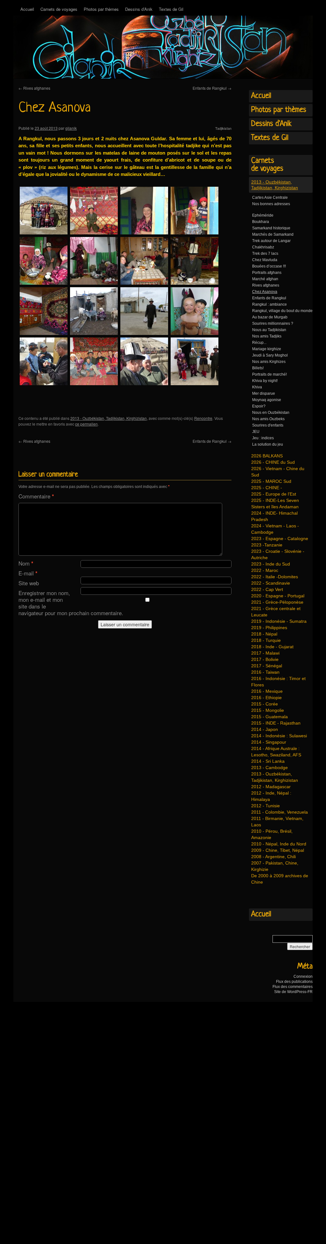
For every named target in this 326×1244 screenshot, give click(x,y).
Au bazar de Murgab (269, 317)
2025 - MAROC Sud (271, 481)
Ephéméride (262, 215)
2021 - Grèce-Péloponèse (277, 602)
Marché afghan (265, 279)
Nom (25, 563)
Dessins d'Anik (271, 124)
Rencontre (203, 418)
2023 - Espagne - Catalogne (279, 538)
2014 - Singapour (268, 742)
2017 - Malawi (265, 653)
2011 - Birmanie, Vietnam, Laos (277, 821)
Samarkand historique (271, 228)
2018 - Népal (264, 633)
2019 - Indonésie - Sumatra (279, 621)
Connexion (303, 976)
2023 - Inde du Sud (270, 563)
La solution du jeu (267, 444)
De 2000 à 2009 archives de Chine (279, 879)
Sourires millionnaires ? (272, 323)
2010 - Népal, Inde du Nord (278, 843)
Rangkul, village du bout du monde (282, 311)
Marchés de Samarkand (273, 234)
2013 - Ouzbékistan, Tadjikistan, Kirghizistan (108, 418)
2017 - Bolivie (265, 659)
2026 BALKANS (267, 455)
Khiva (257, 387)
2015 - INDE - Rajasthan (276, 723)
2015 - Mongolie (267, 710)
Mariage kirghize (266, 349)
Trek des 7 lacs (265, 253)
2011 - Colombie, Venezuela (279, 812)
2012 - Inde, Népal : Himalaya (271, 796)
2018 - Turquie (266, 640)
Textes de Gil (171, 9)
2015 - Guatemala (269, 716)
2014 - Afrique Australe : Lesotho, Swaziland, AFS (276, 751)
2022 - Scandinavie (270, 583)
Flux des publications (294, 981)
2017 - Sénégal (266, 665)
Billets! (258, 368)
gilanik (71, 128)
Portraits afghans (266, 272)
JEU (255, 431)
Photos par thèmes (101, 9)
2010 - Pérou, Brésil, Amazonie (272, 834)
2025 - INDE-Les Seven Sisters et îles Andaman (275, 503)
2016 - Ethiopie (266, 697)
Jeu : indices (263, 438)
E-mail (28, 573)
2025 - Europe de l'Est (273, 494)
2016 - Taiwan (265, 672)
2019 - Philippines (269, 627)
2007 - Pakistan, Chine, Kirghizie (274, 866)
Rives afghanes (34, 88)
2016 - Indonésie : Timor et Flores (278, 681)
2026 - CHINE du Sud (273, 462)
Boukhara (260, 221)
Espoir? (259, 406)
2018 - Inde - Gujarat (272, 646)
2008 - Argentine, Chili (273, 856)
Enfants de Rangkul (212, 88)
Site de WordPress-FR (293, 992)
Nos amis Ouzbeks (268, 419)
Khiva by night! (265, 381)
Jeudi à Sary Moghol (270, 355)
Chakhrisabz (263, 247)
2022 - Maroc (264, 570)
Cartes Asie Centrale (270, 197)
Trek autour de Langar (271, 241)
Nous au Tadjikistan (269, 330)
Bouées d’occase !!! (269, 266)
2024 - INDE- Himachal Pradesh (274, 516)
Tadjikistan (223, 128)
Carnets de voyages (58, 9)
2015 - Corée (264, 703)
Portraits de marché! (269, 374)
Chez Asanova (264, 291)
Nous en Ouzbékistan (270, 412)
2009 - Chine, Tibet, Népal (277, 850)
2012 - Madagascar (271, 786)
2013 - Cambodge (269, 767)
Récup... (259, 342)
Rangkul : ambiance (269, 304)
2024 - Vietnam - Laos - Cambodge (275, 529)
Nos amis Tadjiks (266, 336)
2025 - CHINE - (266, 487)
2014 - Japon (264, 729)
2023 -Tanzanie (266, 544)
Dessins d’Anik (138, 9)
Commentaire (36, 496)
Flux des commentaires (293, 986)
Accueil (27, 9)
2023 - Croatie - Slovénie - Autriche (277, 554)
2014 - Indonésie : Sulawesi (279, 735)
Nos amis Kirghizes (269, 361)
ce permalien (86, 424)
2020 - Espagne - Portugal (277, 595)
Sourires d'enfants (267, 425)
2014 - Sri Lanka (268, 761)
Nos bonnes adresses (271, 204)
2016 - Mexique (267, 691)
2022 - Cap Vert (267, 589)
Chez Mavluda (264, 260)
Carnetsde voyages (267, 165)
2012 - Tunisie (265, 805)
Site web (28, 583)
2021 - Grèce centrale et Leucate (276, 611)
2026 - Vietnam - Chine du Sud (277, 471)
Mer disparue (263, 393)
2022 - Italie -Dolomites (274, 576)
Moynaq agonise (266, 400)
